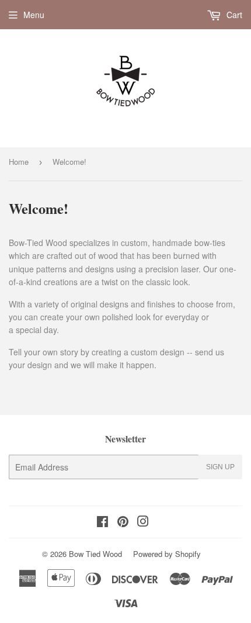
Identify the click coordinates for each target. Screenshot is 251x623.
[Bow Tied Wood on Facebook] (102, 522)
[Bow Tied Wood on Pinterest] (123, 522)
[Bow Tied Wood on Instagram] (143, 522)
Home (19, 161)
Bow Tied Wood (95, 553)
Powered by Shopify (167, 553)
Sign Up (220, 467)
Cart (233, 14)
